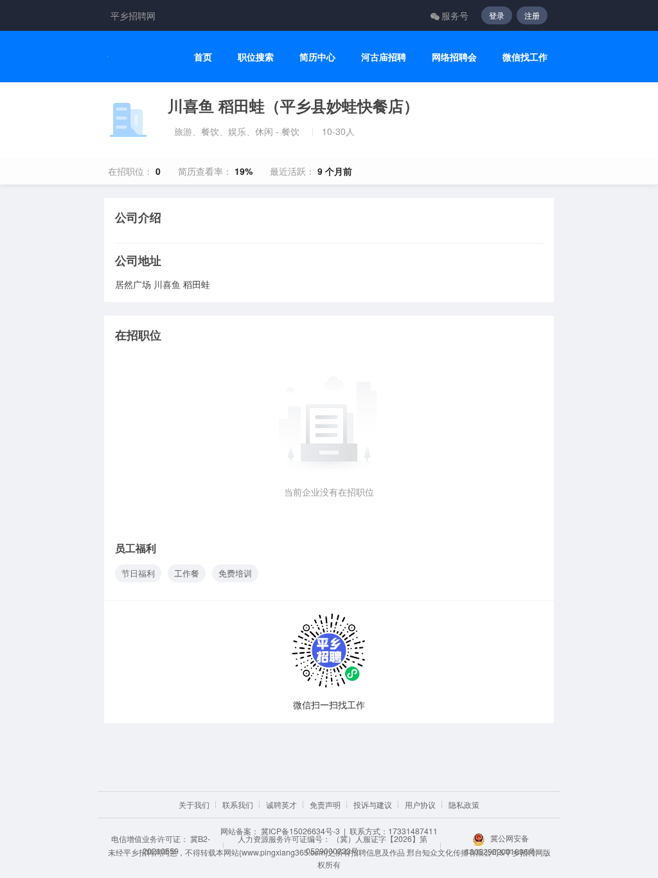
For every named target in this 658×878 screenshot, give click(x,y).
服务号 (454, 15)
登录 (496, 15)
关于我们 (194, 804)
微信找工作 (524, 56)
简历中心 (317, 56)
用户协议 (420, 804)
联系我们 (237, 804)
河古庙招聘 (383, 56)
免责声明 (325, 804)
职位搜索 (256, 56)
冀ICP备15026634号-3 (300, 830)
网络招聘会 (454, 56)
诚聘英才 (281, 804)
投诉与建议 (372, 804)
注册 (532, 15)
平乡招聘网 (133, 15)
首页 (203, 56)
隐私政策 (464, 804)
